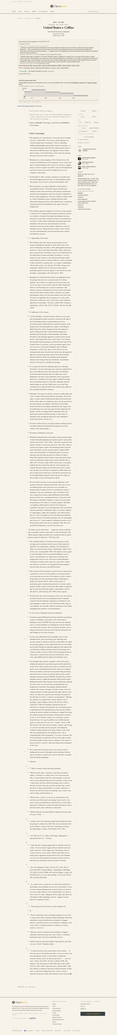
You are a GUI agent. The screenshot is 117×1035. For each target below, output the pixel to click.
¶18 (28, 432)
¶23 (28, 595)
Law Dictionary (56, 1008)
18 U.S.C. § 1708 (27, 65)
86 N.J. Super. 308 (59, 894)
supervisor (80, 205)
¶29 (28, 761)
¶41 (28, 914)
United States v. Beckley (47, 546)
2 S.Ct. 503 (62, 867)
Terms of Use (67, 1030)
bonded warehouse (56, 915)
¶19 (28, 437)
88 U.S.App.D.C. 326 (53, 513)
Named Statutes (56, 1017)
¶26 (28, 636)
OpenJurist (20, 18)
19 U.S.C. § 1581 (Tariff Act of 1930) (51, 65)
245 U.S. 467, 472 (44, 305)
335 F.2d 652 (39, 581)
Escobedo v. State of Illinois (38, 702)
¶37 (28, 867)
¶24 (28, 612)
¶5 (28, 137)
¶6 (28, 159)
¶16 (28, 393)
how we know (50, 71)
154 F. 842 (50, 273)
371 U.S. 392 (61, 875)
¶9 (28, 210)
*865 (24, 110)
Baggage (80, 193)
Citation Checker (57, 1024)
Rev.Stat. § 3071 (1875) (62, 963)
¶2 (28, 114)
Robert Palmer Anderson (89, 166)
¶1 (28, 110)
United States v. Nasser (56, 54)
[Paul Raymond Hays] (79, 163)
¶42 (28, 931)
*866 (24, 179)
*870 (24, 751)
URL (80, 122)
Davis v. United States (63, 68)
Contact (37, 1030)
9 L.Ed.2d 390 (37, 877)
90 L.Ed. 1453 (47, 591)
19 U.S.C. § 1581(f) (53, 961)
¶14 (28, 316)
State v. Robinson (46, 894)
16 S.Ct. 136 (43, 265)
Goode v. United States (64, 263)
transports (81, 207)
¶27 (28, 661)
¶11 (28, 242)
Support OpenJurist (93, 1013)
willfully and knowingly (37, 145)
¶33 (28, 811)
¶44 (28, 950)
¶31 (28, 772)
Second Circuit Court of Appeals (58, 32)
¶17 (28, 423)
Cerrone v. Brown (92, 82)
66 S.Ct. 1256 (37, 591)
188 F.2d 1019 (65, 513)
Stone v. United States (55, 549)
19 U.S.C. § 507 (75, 65)
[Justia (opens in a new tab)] (32, 1018)
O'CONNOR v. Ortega (44, 54)
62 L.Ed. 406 (67, 305)
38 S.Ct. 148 (58, 305)
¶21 (28, 541)
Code (20, 11)
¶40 (28, 910)
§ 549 (42, 649)
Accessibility (28, 1030)
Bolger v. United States (55, 870)
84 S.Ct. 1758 (61, 702)
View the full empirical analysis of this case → (30, 106)
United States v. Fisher (44, 63)
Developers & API (85, 1004)
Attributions (58, 1030)
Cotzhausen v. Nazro (42, 867)
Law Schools (55, 1015)
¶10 (28, 238)
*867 (24, 346)
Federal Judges (56, 1010)
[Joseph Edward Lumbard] (79, 158)
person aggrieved (48, 845)
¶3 (28, 122)
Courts (26, 11)
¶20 (28, 482)
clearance (80, 197)
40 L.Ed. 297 (52, 265)
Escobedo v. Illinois (29, 68)
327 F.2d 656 (52, 829)
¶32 (28, 797)
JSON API (83, 1008)
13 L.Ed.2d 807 (43, 552)
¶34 (28, 821)
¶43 (28, 941)
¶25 (28, 617)
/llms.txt (82, 1006)
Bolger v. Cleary (64, 872)
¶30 (28, 768)
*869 (24, 638)
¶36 (28, 845)
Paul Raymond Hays (87, 162)
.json (26, 986)
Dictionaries (43, 11)
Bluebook (96, 122)
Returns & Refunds (47, 1030)
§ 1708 (50, 652)
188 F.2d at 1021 (54, 537)
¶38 (28, 884)
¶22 (28, 571)
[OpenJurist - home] (58, 6)
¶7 (28, 176)
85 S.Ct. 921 (34, 552)
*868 (24, 491)
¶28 (28, 749)
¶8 (28, 186)
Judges (34, 11)
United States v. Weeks (40, 829)
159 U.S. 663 (34, 265)
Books (52, 11)
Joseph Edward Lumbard (88, 157)
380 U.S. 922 (67, 549)
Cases (14, 11)
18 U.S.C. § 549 (37, 65)
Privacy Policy (76, 1030)
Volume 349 (27, 18)
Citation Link (88, 122)
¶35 (28, 835)
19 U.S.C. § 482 (66, 65)
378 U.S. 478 (52, 702)
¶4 (28, 133)
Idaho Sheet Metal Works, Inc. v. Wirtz (45, 68)
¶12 (28, 277)
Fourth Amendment (44, 440)
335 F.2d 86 (60, 546)
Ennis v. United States (39, 273)
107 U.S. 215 (54, 867)
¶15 (28, 366)
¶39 (28, 906)
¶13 (28, 311)
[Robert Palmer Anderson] (79, 167)
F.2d (33, 18)
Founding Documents (58, 1019)
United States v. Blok (38, 513)
